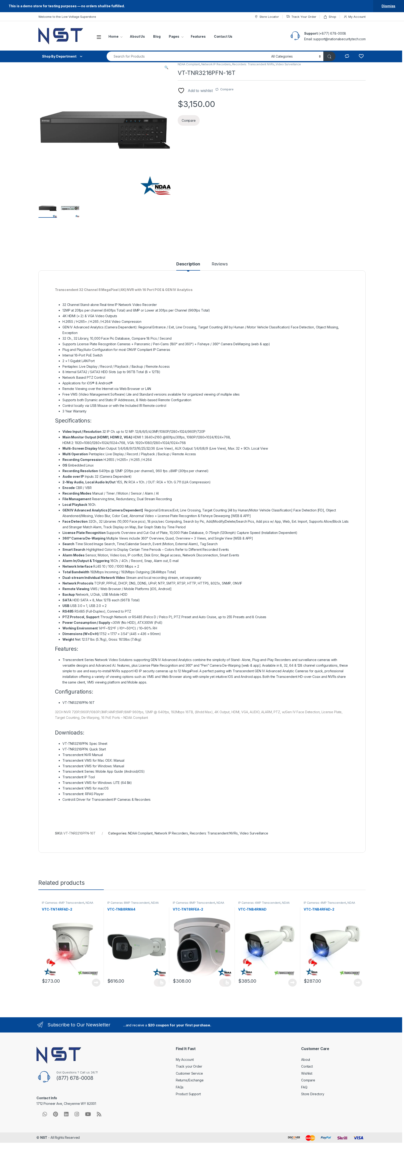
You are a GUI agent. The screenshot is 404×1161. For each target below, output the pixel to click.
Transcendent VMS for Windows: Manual (93, 766)
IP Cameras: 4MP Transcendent (63, 902)
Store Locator (269, 16)
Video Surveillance (288, 64)
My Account (357, 16)
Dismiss (388, 6)
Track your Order (189, 1066)
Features (198, 36)
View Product (94, 983)
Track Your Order (303, 16)
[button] (166, 67)
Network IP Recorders (216, 64)
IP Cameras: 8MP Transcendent (128, 902)
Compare (227, 89)
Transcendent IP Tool (78, 777)
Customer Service (189, 1073)
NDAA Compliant (189, 64)
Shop (332, 16)
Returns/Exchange (190, 1080)
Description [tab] (188, 264)
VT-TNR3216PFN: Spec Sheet (84, 744)
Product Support (188, 1094)
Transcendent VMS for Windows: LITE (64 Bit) (97, 783)
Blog (156, 36)
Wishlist (306, 1073)
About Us (137, 36)
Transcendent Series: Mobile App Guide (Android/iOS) (103, 771)
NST (43, 1137)
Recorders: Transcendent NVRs (253, 64)
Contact (307, 1066)
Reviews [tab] (220, 264)
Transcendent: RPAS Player (83, 794)
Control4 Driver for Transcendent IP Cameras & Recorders (106, 799)
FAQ (304, 1087)
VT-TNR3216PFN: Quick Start (84, 749)
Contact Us (223, 36)
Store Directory (312, 1094)
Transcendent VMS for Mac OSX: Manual (93, 760)
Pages (174, 36)
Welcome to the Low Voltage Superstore (67, 16)
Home (113, 36)
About (305, 1060)
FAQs (180, 1087)
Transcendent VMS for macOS (85, 788)
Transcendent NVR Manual (82, 755)
